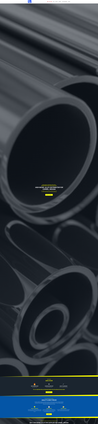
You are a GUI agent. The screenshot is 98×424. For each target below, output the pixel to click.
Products (60, 1)
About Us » (48, 414)
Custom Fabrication (64, 1)
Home (54, 1)
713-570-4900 (49, 1)
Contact (69, 1)
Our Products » (49, 392)
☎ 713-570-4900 (48, 194)
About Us (56, 1)
